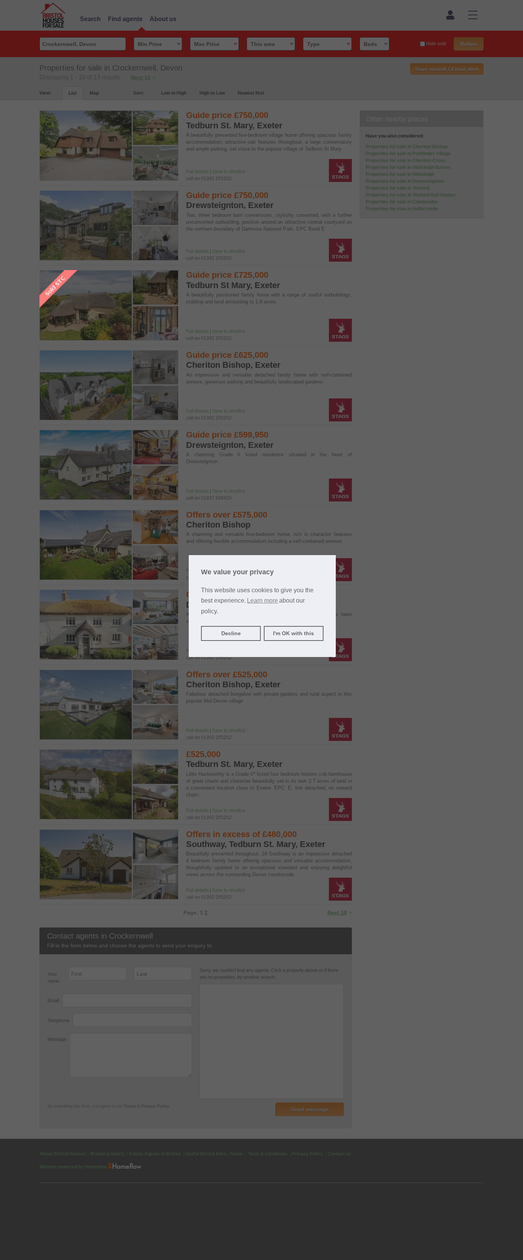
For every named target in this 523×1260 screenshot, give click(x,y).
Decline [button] (231, 633)
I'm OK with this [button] (293, 633)
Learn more (262, 600)
